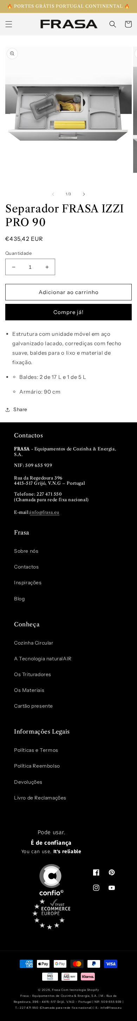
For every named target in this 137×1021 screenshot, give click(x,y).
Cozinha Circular (33, 643)
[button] (9, 24)
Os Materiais (29, 690)
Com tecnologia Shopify (80, 990)
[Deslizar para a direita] (84, 194)
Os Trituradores (32, 674)
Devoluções (28, 782)
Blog (19, 598)
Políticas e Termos (36, 750)
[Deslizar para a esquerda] (53, 194)
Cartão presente (33, 706)
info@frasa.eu (44, 512)
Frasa (56, 990)
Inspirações (28, 582)
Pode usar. (51, 842)
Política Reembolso (37, 766)
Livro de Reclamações (40, 798)
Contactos (26, 567)
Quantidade (18, 253)
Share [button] (20, 409)
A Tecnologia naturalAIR (43, 658)
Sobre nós (26, 551)
